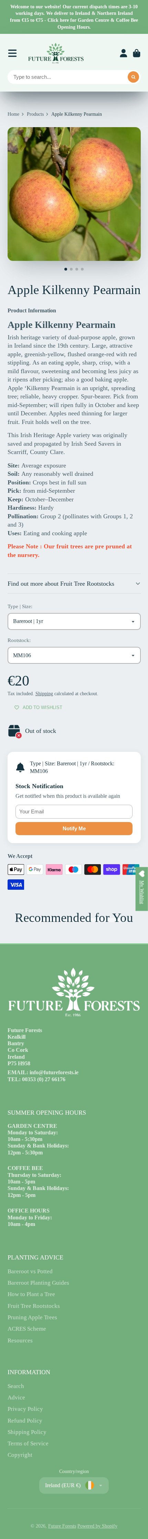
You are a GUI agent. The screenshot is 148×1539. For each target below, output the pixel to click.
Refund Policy (25, 1420)
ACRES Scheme (27, 1328)
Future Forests (62, 1526)
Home (13, 114)
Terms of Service (28, 1443)
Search (16, 1386)
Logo (56, 53)
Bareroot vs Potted (30, 1271)
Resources (20, 1340)
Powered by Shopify (97, 1526)
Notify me (74, 828)
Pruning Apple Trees (32, 1317)
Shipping (44, 693)
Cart (137, 53)
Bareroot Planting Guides (38, 1283)
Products (35, 114)
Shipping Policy (27, 1432)
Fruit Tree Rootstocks (34, 1306)
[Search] (133, 77)
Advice (16, 1397)
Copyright (20, 1455)
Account (123, 53)
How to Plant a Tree (31, 1294)
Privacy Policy (25, 1409)
